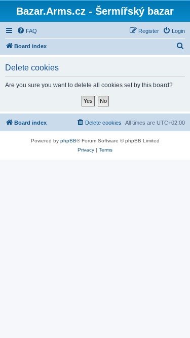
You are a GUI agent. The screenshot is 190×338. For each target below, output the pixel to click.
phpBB (68, 140)
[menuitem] (27, 31)
